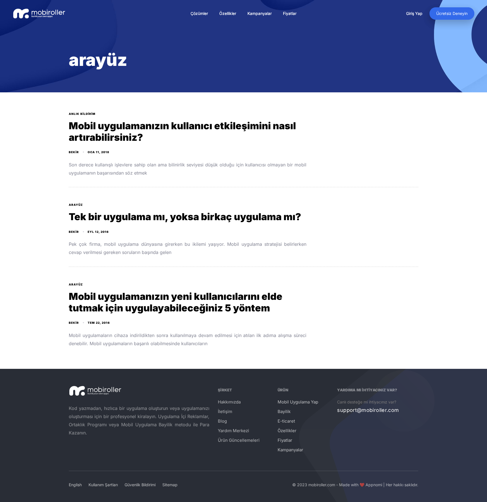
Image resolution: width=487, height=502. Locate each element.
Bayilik (284, 411)
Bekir (74, 152)
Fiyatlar (289, 13)
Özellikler (227, 13)
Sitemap (170, 484)
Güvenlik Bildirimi (140, 484)
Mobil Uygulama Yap (298, 402)
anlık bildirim (82, 113)
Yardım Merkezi (233, 430)
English (75, 484)
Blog (222, 421)
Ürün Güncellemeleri (239, 440)
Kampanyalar (259, 13)
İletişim (225, 411)
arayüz (76, 204)
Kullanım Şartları (103, 484)
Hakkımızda (229, 402)
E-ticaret (286, 421)
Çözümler (199, 13)
